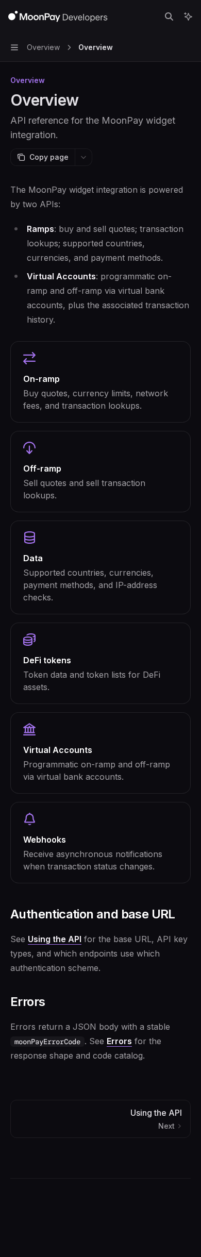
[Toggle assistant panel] (188, 16)
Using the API (54, 939)
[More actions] (83, 157)
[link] (100, 382)
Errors (119, 1041)
